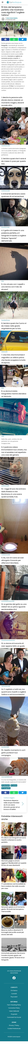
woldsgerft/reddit (5, 485)
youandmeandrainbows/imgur (8, 640)
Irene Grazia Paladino (12, 18)
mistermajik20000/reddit (6, 777)
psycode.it (14, 997)
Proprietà (14, 1014)
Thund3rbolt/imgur (5, 320)
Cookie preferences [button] (14, 1028)
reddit (2, 436)
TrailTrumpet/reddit (5, 686)
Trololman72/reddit (5, 554)
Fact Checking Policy (14, 1005)
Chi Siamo (14, 990)
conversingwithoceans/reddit (7, 601)
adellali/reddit (4, 351)
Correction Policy (14, 1008)
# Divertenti (6, 785)
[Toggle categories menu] (2, 2)
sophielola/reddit (5, 747)
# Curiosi (14, 785)
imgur (2, 281)
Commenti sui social (14, 1017)
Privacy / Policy (14, 1025)
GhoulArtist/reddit (5, 227)
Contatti (14, 994)
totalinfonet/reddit (5, 190)
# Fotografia (6, 788)
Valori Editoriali (14, 1011)
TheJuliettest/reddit (5, 145)
